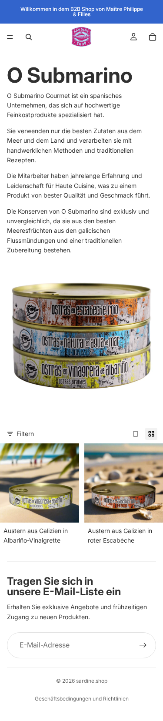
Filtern (25, 433)
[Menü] (10, 37)
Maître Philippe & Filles (108, 11)
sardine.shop (91, 680)
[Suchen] (28, 37)
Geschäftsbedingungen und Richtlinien (82, 698)
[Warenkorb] (152, 37)
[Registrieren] (143, 645)
